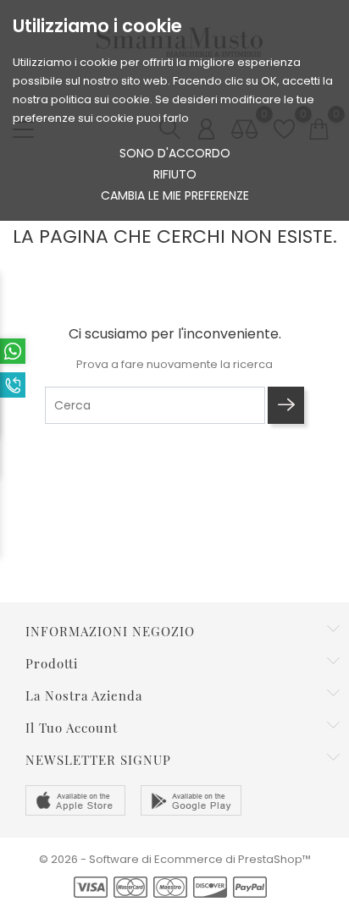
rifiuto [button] (175, 174)
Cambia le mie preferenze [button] (175, 195)
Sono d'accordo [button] (174, 153)
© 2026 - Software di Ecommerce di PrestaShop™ (175, 859)
